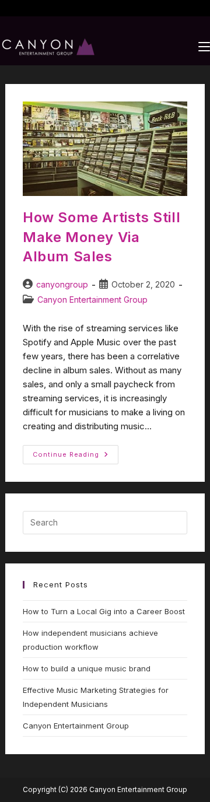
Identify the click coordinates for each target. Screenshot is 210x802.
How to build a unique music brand (86, 668)
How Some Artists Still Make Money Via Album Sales (101, 237)
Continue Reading (75, 451)
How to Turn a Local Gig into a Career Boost (104, 611)
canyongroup (62, 284)
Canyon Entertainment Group (92, 299)
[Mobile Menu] (204, 46)
